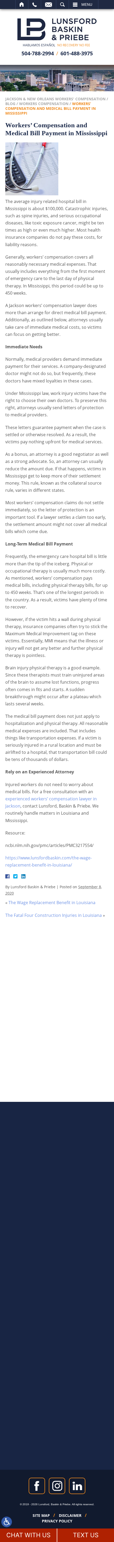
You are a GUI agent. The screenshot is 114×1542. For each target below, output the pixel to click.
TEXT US (86, 1535)
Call (34, 4)
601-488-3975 (76, 53)
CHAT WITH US (28, 1535)
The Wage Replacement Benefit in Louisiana (51, 902)
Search (62, 4)
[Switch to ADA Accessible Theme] (6, 1522)
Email (48, 4)
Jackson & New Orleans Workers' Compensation (55, 98)
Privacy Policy (57, 1521)
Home (22, 4)
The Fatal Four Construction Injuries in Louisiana (53, 915)
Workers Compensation (43, 103)
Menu (86, 4)
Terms (72, 1043)
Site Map (41, 1515)
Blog (10, 103)
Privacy (61, 1043)
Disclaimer (70, 1515)
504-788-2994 (37, 53)
